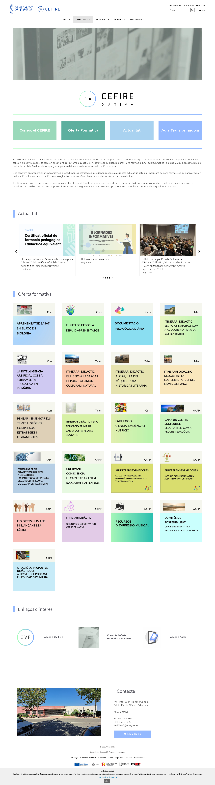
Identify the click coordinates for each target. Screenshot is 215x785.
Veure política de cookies (107, 777)
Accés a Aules (178, 637)
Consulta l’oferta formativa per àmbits (119, 637)
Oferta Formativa (83, 130)
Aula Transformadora (180, 130)
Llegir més (26, 262)
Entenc (107, 781)
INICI (65, 19)
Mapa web (119, 757)
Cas (203, 10)
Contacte (128, 757)
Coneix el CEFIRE (35, 130)
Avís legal (74, 757)
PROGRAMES (101, 19)
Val (200, 10)
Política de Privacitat (88, 757)
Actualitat (132, 130)
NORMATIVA (119, 19)
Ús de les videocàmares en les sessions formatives (163, 260)
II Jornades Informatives (35, 259)
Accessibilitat (139, 757)
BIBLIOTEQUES (136, 19)
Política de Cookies (105, 757)
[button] (150, 19)
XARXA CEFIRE (81, 19)
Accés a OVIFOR (53, 637)
